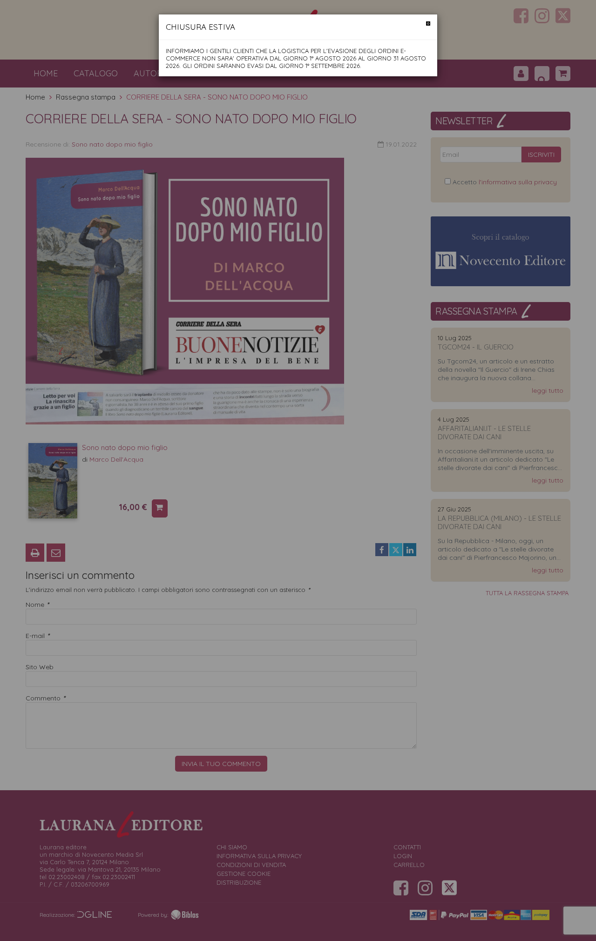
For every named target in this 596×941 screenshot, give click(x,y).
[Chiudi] (428, 23)
